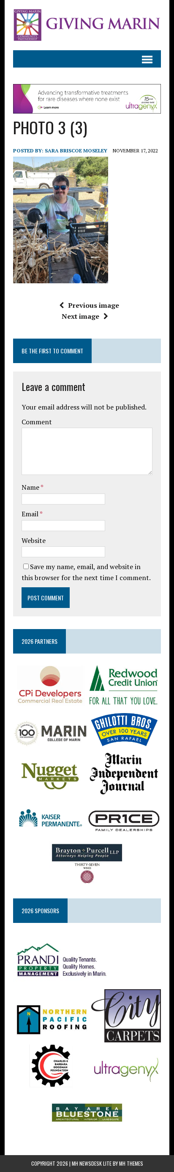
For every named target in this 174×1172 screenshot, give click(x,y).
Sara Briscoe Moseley (76, 150)
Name (31, 487)
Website (34, 540)
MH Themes (131, 1163)
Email (31, 513)
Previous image (93, 305)
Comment (37, 421)
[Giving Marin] (87, 25)
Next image (80, 316)
